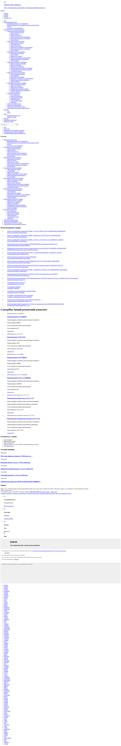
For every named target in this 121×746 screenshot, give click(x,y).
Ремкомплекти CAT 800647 (17, 317)
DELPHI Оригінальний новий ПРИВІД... (19, 245)
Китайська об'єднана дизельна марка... (18, 267)
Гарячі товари (46, 492)
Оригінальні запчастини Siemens (13, 188)
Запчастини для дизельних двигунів (14, 29)
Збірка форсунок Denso (17, 43)
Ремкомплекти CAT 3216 (16, 337)
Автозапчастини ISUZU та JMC (16, 106)
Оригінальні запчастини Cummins (16, 83)
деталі (12, 331)
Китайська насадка (66, 493)
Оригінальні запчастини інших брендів (18, 108)
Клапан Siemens (15, 81)
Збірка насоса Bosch (16, 35)
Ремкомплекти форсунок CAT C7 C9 (20, 398)
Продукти (7, 129)
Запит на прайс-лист (6, 490)
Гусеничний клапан (16, 71)
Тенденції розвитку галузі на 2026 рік (14, 475)
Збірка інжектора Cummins (18, 84)
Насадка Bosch (15, 34)
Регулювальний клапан (32, 493)
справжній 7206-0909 (13, 288)
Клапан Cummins (15, 92)
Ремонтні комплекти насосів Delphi (20, 57)
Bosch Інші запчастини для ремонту (21, 38)
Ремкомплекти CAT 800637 (17, 357)
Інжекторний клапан (16, 97)
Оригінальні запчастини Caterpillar (17, 62)
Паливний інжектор (6, 493)
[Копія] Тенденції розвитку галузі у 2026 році (17, 469)
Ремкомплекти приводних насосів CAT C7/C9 (23, 418)
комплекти (14, 102)
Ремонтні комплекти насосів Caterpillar (21, 68)
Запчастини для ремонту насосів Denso (22, 47)
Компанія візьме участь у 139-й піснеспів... (16, 462)
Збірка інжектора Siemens (18, 74)
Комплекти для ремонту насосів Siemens (22, 78)
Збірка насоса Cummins (17, 87)
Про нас (6, 109)
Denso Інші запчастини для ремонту (21, 49)
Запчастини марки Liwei (14, 103)
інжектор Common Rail (19, 493)
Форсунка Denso (15, 44)
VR (8, 111)
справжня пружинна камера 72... (16, 279)
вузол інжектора (15, 95)
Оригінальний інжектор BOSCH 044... (18, 254)
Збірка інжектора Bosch (17, 32)
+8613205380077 (8, 518)
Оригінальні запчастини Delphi (16, 52)
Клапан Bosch (14, 40)
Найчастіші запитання (10, 120)
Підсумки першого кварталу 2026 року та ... (16, 456)
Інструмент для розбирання (15, 28)
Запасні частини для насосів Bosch (20, 37)
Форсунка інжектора (16, 96)
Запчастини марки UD (13, 93)
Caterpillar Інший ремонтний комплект (21, 69)
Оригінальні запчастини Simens (16, 72)
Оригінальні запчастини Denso (16, 41)
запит (8, 331)
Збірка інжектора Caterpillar (18, 63)
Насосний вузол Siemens (17, 77)
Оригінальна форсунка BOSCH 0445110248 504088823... (21, 481)
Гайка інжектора (15, 99)
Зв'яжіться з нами (9, 121)
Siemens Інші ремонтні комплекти (20, 80)
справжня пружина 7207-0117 (15, 284)
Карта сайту (54, 492)
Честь (8, 112)
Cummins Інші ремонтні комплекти (20, 90)
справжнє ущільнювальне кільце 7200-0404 (19, 297)
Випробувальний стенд (10, 22)
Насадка (57, 493)
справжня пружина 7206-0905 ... (16, 292)
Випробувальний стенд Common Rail (17, 23)
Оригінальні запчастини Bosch (16, 31)
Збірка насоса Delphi (16, 56)
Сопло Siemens (15, 75)
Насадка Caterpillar (16, 65)
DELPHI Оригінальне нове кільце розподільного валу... (22, 250)
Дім (5, 20)
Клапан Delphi (15, 60)
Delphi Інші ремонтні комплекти (20, 59)
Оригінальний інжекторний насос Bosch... (19, 258)
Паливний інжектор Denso (47, 493)
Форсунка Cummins (16, 86)
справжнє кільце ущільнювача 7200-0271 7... (19, 301)
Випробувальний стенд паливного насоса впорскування (23, 25)
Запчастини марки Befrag (14, 105)
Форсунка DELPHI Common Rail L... (17, 232)
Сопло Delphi (14, 55)
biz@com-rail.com (9, 446)
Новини (6, 118)
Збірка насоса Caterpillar (17, 66)
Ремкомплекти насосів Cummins (19, 89)
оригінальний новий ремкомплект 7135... (18, 305)
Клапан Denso (14, 50)
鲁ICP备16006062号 (35, 492)
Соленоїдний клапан (16, 100)
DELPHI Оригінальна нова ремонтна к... (18, 275)
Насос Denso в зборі (16, 46)
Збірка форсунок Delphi (17, 53)
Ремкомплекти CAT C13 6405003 (19, 378)
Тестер (9, 26)
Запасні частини (11, 117)
